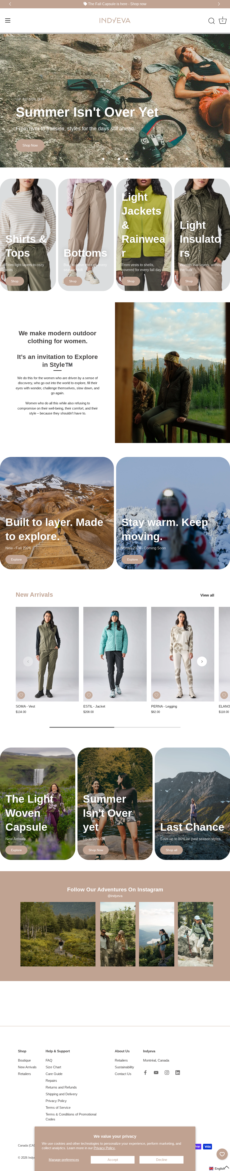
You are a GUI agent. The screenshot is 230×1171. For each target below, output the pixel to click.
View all (207, 595)
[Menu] (8, 20)
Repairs (51, 1080)
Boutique (24, 1060)
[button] (219, 4)
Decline (161, 1160)
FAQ (49, 1060)
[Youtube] (156, 1072)
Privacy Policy (56, 1101)
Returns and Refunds (61, 1087)
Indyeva (33, 1157)
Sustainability (124, 1067)
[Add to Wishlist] (21, 695)
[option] (115, 100)
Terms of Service (58, 1107)
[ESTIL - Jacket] (114, 654)
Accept (113, 1160)
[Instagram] (167, 1072)
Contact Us (123, 1074)
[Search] (212, 21)
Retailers (24, 1074)
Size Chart (53, 1067)
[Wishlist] (222, 1154)
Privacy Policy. (104, 1148)
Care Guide (54, 1074)
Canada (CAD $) (28, 1145)
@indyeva (115, 896)
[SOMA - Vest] (47, 654)
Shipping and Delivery (61, 1094)
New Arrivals (34, 594)
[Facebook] (145, 1072)
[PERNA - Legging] (182, 654)
